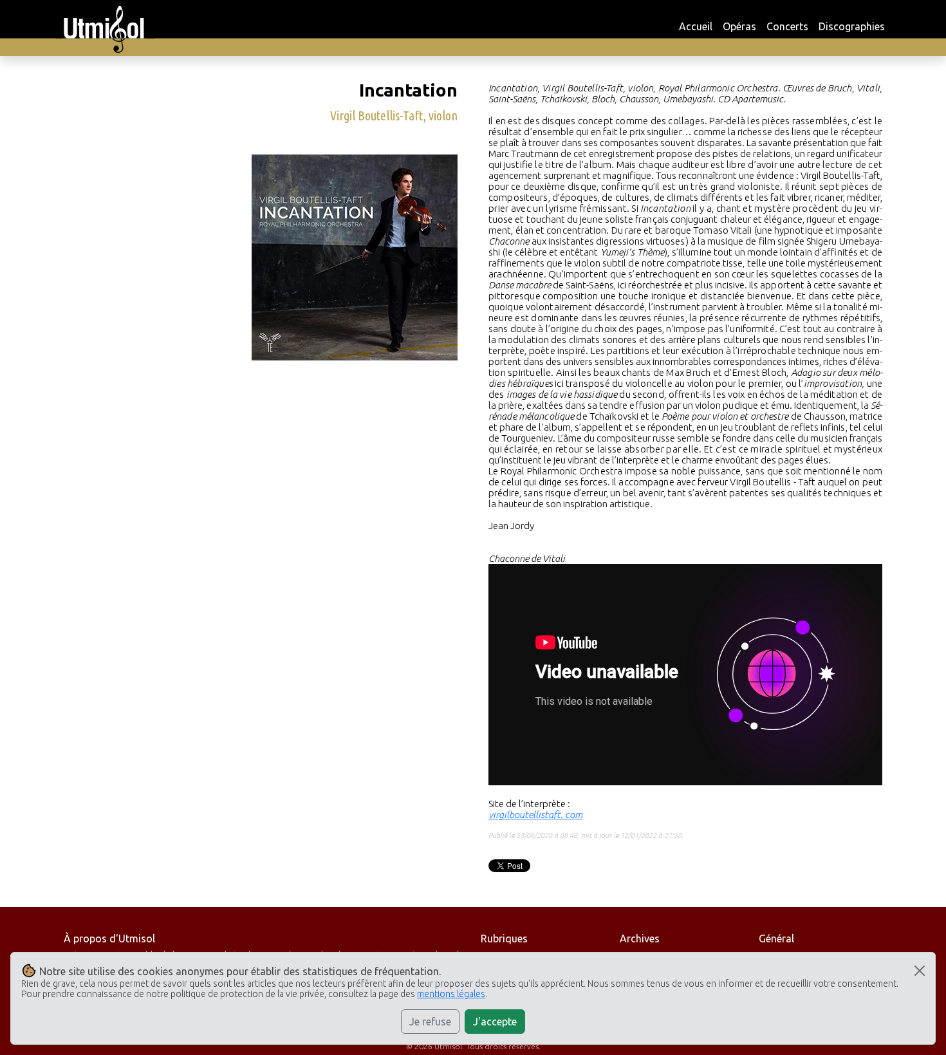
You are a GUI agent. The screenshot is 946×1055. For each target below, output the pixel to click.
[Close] (919, 971)
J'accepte (495, 1021)
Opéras (739, 26)
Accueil (695, 26)
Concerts (787, 26)
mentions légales (451, 994)
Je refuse (430, 1021)
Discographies (852, 26)
